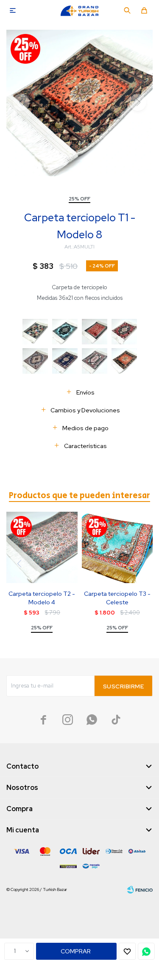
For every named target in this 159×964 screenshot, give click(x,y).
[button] (127, 10)
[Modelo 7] (35, 361)
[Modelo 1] (64, 361)
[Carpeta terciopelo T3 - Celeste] (117, 547)
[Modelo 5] (94, 361)
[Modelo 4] (94, 331)
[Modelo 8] (124, 361)
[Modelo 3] (64, 331)
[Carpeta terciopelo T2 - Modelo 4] (42, 547)
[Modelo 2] (35, 331)
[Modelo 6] (124, 331)
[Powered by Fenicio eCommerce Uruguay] (140, 889)
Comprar (76, 951)
